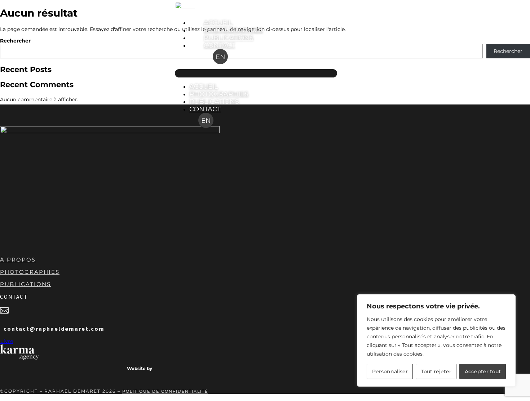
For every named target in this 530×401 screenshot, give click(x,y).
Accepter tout (483, 371)
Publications (228, 37)
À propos (18, 259)
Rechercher (15, 40)
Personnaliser (390, 371)
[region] (436, 340)
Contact (219, 45)
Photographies (233, 30)
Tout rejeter (436, 371)
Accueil (218, 22)
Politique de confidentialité (165, 391)
